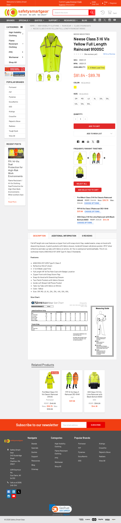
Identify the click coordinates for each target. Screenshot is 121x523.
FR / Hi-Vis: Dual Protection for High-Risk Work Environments (15, 168)
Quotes (38, 20)
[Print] (88, 142)
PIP (10, 92)
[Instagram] (110, 20)
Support (53, 20)
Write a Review (109, 54)
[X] (105, 20)
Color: (82, 82)
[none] (51, 52)
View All (12, 136)
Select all (82, 183)
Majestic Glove (14, 121)
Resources (70, 20)
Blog (84, 20)
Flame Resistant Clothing (13, 43)
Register (113, 3)
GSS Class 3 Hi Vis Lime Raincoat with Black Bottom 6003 (94, 394)
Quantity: (78, 114)
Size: (81, 94)
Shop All (13, 62)
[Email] (83, 142)
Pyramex (12, 97)
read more (12, 202)
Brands (11, 20)
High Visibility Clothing (15, 34)
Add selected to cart (88, 190)
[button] (15, 69)
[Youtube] (114, 20)
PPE (11, 52)
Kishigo (12, 111)
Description (39, 235)
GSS (10, 106)
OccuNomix (13, 102)
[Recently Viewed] (103, 12)
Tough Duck (13, 131)
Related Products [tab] (42, 364)
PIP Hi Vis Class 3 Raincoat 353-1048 (92, 208)
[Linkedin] (100, 20)
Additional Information (64, 235)
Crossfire (12, 116)
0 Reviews (87, 235)
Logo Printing (71, 2)
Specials (23, 20)
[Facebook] (95, 20)
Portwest (12, 87)
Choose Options (91, 203)
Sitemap (34, 469)
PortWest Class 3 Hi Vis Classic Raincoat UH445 (50, 394)
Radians (12, 126)
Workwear (14, 57)
